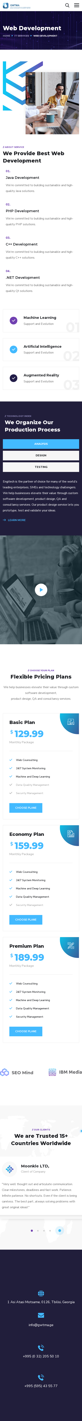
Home (6, 35)
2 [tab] (38, 1231)
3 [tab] (44, 1231)
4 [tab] (50, 1231)
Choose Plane (25, 808)
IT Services (21, 35)
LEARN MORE (16, 520)
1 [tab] (32, 1231)
